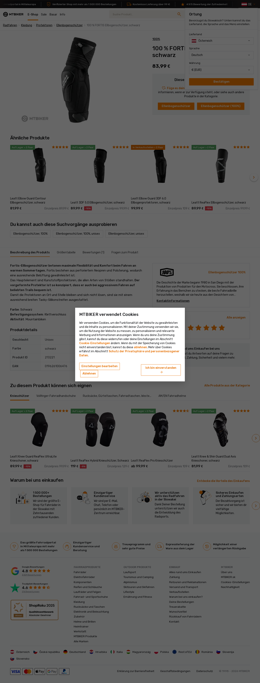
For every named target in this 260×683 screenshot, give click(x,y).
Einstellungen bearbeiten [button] (99, 366)
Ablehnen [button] (89, 373)
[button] (140, 347)
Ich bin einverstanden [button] (160, 370)
